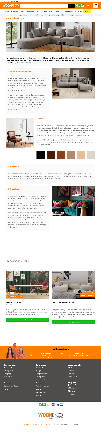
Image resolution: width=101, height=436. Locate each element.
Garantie (38, 389)
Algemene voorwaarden (30, 424)
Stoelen (39, 11)
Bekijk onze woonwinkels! (13, 1)
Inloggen (39, 371)
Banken (22, 11)
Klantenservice (40, 367)
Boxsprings (7, 374)
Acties (87, 11)
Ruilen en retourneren (43, 386)
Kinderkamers (68, 11)
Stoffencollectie (41, 392)
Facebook (73, 385)
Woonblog (55, 424)
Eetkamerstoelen (9, 383)
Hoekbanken (8, 367)
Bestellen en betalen (42, 380)
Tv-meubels (8, 377)
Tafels (45, 11)
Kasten (51, 11)
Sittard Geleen (72, 377)
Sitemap (47, 424)
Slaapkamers (58, 11)
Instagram (73, 388)
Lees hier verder (27, 320)
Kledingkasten (30, 11)
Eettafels (7, 380)
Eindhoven (71, 374)
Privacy (41, 424)
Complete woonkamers (11, 11)
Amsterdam (71, 367)
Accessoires (78, 11)
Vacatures (39, 395)
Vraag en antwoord (42, 374)
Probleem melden (41, 383)
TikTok (72, 394)
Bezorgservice (40, 377)
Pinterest (73, 391)
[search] (71, 6)
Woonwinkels (74, 365)
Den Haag (71, 371)
